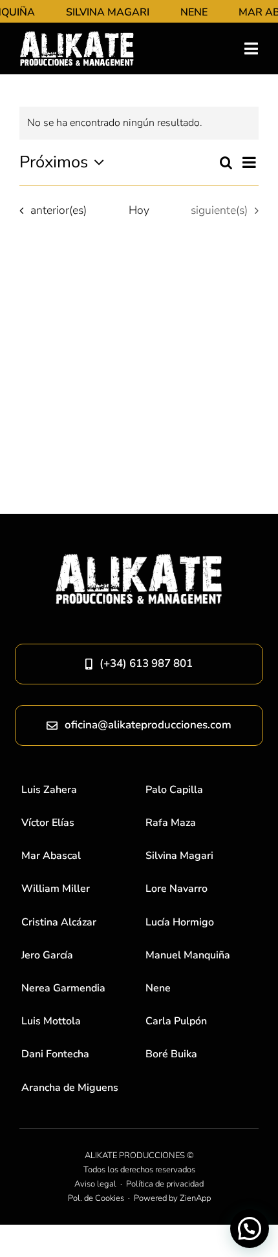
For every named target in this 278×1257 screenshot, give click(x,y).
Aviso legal (95, 1184)
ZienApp (195, 1198)
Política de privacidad (165, 1184)
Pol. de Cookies (96, 1198)
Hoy (139, 210)
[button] (249, 1228)
